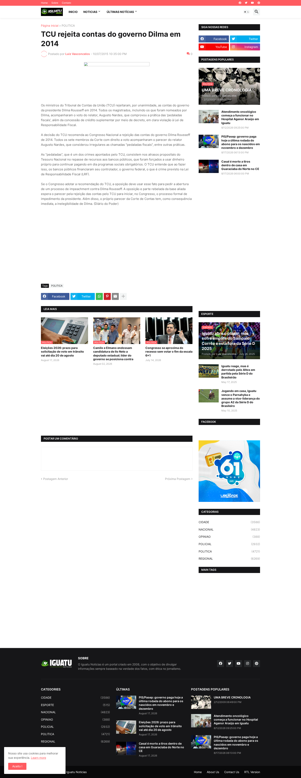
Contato (66, 2)
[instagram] (247, 663)
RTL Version (252, 772)
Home (44, 2)
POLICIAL (229, 544)
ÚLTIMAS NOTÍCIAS (120, 12)
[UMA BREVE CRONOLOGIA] (201, 702)
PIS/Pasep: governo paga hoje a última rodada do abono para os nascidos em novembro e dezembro (240, 142)
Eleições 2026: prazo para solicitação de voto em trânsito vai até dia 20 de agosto (62, 351)
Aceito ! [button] (17, 766)
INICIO (73, 12)
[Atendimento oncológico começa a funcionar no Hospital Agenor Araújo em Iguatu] (209, 116)
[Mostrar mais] (123, 296)
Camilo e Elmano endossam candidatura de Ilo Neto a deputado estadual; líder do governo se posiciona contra (113, 353)
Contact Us (231, 772)
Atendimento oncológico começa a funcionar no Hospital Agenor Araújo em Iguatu (240, 117)
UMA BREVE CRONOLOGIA (232, 697)
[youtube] (252, 3)
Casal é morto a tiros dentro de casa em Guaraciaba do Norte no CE (240, 165)
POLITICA (68, 25)
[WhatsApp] (99, 296)
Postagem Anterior (55, 479)
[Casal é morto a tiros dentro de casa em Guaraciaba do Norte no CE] (209, 166)
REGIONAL (229, 558)
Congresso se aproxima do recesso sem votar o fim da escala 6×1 (168, 351)
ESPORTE (75, 705)
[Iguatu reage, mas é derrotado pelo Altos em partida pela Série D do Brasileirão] (209, 371)
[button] (246, 12)
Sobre (54, 2)
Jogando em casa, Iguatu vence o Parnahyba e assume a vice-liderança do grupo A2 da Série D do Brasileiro (240, 398)
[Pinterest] (107, 296)
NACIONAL (229, 529)
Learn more (38, 757)
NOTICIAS (90, 12)
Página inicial (49, 25)
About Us (213, 772)
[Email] (115, 296)
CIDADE (229, 522)
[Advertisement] (116, 250)
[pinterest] (259, 3)
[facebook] (240, 3)
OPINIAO (229, 536)
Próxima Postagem (177, 479)
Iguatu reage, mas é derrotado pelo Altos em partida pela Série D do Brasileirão (238, 371)
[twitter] (246, 3)
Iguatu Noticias (76, 772)
